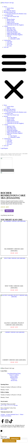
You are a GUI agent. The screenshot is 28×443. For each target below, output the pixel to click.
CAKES (6, 26)
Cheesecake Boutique (12, 32)
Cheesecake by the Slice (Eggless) (15, 25)
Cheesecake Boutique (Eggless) (14, 34)
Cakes (6, 153)
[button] (14, 76)
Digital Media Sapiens (18, 426)
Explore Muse (10, 8)
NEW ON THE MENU (10, 11)
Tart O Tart (9, 44)
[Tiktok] (11, 421)
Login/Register (4, 148)
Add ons (9, 36)
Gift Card (6, 47)
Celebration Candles (15, 39)
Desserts (6, 18)
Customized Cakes (8, 15)
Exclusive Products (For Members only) (16, 13)
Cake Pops (9, 41)
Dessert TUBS (10, 20)
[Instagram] (7, 421)
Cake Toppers (13, 37)
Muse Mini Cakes (11, 29)
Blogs (8, 9)
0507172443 (4, 409)
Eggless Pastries (11, 22)
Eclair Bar (9, 43)
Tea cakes (9, 45)
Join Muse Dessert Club (9, 12)
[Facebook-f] (3, 421)
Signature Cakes (11, 27)
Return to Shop (15, 438)
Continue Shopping (9, 441)
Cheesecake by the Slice (13, 23)
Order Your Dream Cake (13, 16)
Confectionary (7, 40)
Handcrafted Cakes (11, 30)
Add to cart (9, 210)
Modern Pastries (11, 19)
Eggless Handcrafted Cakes (13, 33)
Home (5, 6)
